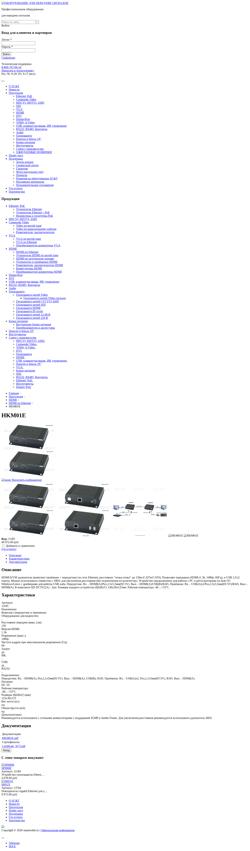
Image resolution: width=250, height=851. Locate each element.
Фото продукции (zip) (29, 171)
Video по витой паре (29, 225)
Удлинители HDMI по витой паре (37, 255)
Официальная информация (57, 830)
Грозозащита (24, 135)
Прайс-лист (16, 155)
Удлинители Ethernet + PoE (33, 212)
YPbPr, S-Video (25, 122)
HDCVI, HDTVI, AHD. (30, 340)
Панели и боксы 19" (28, 138)
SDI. (19, 373)
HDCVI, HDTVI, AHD (30, 102)
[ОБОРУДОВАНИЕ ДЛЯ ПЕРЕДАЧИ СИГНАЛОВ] (34, 3)
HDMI (20, 112)
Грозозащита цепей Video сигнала (44, 298)
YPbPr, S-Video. (26, 347)
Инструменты (24, 145)
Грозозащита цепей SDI (31, 304)
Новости (14, 89)
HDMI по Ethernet (27, 252)
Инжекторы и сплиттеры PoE (34, 215)
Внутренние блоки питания (33, 324)
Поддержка (16, 158)
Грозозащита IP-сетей (29, 311)
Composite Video (26, 99)
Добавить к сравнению (20, 545)
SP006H (6, 768)
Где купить (16, 188)
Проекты (21, 175)
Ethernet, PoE (24, 96)
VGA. (19, 367)
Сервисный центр (27, 165)
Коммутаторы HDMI (29, 268)
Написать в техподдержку (17, 70)
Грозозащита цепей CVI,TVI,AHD (37, 301)
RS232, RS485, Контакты (31, 129)
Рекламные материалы (30, 181)
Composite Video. (26, 344)
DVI (18, 115)
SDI (18, 106)
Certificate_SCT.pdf (13, 746)
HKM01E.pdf (10, 738)
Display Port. (23, 387)
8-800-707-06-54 (11, 67)
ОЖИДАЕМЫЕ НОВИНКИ (34, 152)
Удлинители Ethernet (29, 209)
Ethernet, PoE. (24, 380)
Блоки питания (25, 142)
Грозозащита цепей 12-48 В (33, 314)
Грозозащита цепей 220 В (32, 317)
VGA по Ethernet (26, 242)
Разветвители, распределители (35, 232)
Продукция (16, 92)
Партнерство (17, 191)
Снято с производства (30, 148)
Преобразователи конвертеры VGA (38, 245)
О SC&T (14, 86)
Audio (19, 132)
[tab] (15, 555)
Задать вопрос (25, 162)
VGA (19, 109)
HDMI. (20, 357)
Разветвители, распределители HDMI (39, 265)
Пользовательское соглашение (35, 185)
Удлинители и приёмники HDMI (36, 261)
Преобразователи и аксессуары (35, 327)
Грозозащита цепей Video (32, 294)
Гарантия (22, 168)
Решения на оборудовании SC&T (37, 178)
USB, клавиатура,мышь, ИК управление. (41, 360)
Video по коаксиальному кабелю (36, 228)
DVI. (19, 350)
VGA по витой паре (28, 238)
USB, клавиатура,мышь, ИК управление (41, 125)
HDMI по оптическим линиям (35, 258)
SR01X (5, 784)
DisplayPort (23, 119)
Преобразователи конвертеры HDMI (39, 271)
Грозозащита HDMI (28, 308)
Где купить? (8, 549)
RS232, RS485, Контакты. (32, 377)
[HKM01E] (28, 509)
